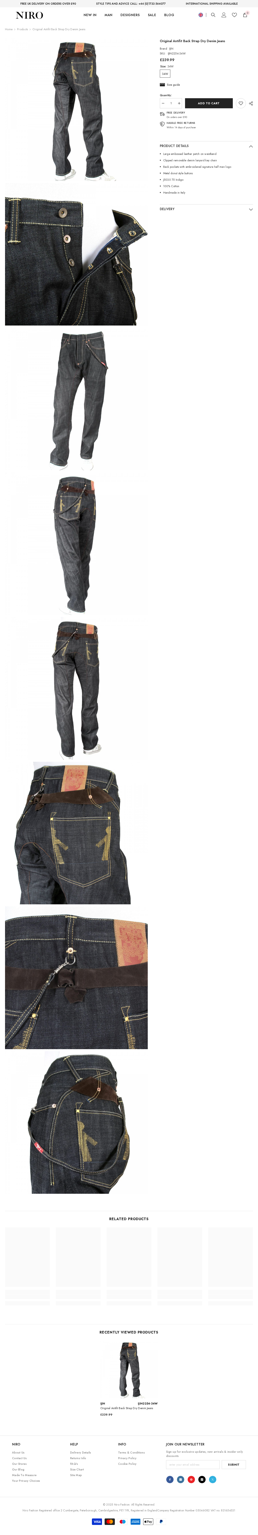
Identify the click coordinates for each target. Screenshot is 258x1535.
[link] (241, 103)
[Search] (213, 15)
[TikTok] (202, 1479)
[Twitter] (212, 1479)
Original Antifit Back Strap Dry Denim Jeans (126, 1408)
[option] (129, 1380)
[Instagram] (180, 1479)
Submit (234, 1465)
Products (22, 29)
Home (8, 29)
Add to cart (209, 103)
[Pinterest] (191, 1479)
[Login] (224, 15)
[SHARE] (249, 103)
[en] (201, 15)
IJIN (171, 49)
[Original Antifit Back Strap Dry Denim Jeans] (129, 1369)
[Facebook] (170, 1479)
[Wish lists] (234, 15)
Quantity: (166, 95)
